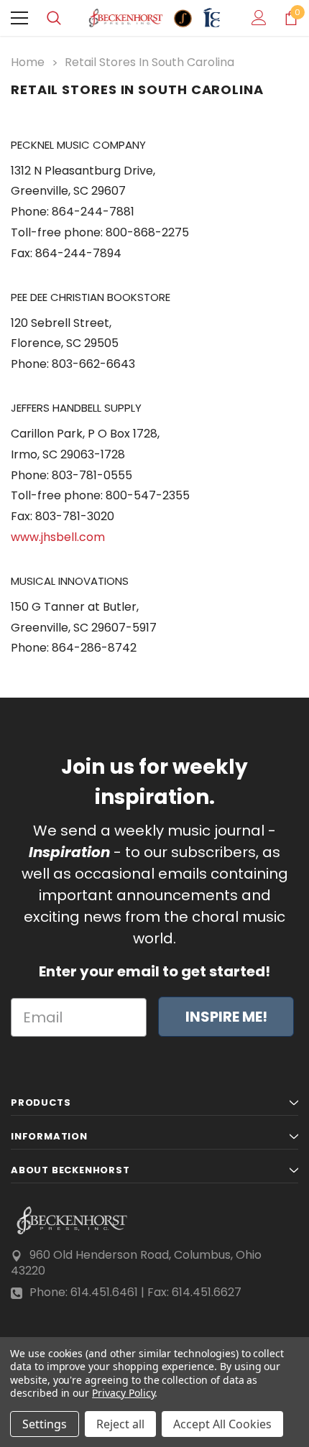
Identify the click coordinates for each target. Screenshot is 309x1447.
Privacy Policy (123, 1393)
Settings (44, 1424)
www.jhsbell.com (58, 537)
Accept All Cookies (222, 1424)
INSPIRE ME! (226, 1017)
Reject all (120, 1424)
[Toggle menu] (19, 18)
